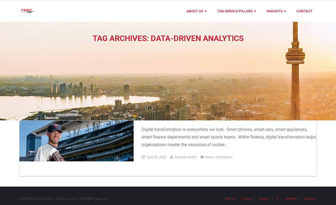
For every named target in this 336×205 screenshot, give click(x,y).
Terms (229, 198)
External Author (185, 157)
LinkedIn (291, 198)
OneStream (223, 157)
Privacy (246, 198)
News (209, 157)
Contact (310, 198)
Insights (264, 198)
